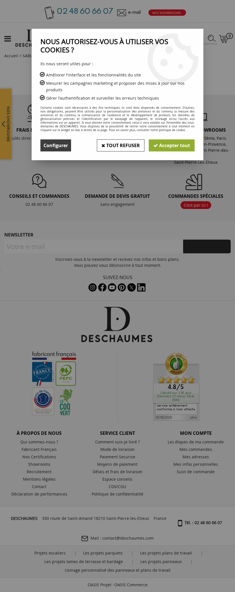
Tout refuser (122, 145)
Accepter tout (174, 145)
